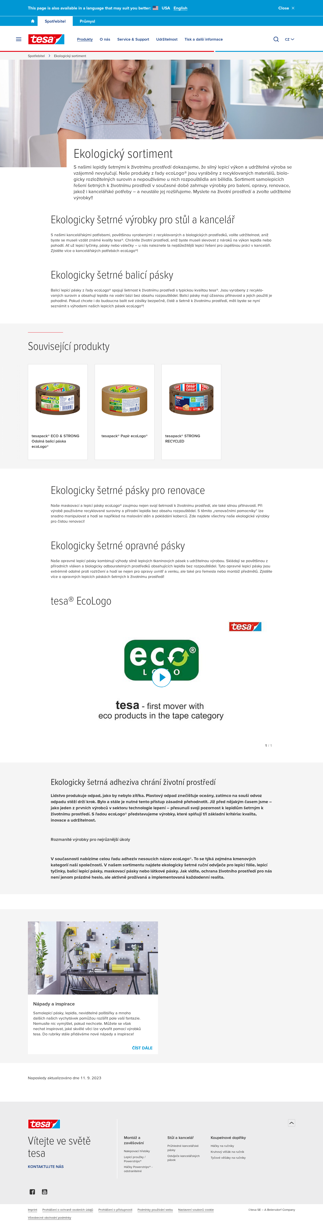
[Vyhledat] (276, 39)
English (180, 8)
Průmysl (87, 21)
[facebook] (32, 1193)
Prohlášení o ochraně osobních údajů (67, 1209)
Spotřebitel (55, 21)
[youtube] (44, 1193)
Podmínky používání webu (155, 1209)
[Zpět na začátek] (291, 1123)
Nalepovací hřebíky (137, 1151)
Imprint (32, 1209)
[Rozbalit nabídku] (19, 39)
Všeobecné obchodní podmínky (49, 1217)
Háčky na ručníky (222, 1146)
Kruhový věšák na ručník (227, 1151)
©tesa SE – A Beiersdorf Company (271, 1209)
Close (283, 8)
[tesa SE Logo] (46, 39)
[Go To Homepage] (33, 21)
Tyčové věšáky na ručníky (228, 1157)
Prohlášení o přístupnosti (115, 1209)
